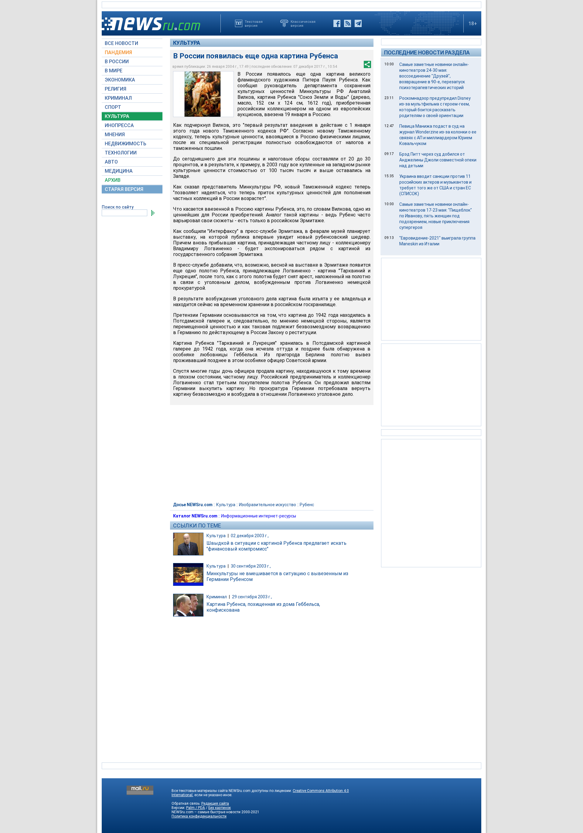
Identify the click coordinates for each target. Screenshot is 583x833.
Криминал (216, 596)
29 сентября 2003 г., (252, 596)
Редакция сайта (215, 803)
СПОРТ (113, 107)
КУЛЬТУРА (117, 116)
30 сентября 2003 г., (251, 566)
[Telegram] (358, 23)
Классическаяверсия (303, 23)
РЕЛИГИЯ (115, 89)
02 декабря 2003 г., (250, 535)
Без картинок (219, 808)
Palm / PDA (195, 808)
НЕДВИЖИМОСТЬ (125, 144)
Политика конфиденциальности (199, 816)
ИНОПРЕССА (119, 125)
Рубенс (307, 504)
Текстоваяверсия (254, 23)
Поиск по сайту (118, 207)
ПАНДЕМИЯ (118, 52)
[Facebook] (336, 23)
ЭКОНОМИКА (120, 80)
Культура (186, 43)
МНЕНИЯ (115, 134)
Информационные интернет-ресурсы (258, 515)
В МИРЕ (113, 71)
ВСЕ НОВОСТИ (121, 43)
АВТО (111, 162)
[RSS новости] (347, 23)
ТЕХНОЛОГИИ (121, 153)
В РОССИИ (117, 61)
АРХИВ (113, 180)
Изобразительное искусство (267, 504)
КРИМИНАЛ (118, 98)
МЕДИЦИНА (119, 171)
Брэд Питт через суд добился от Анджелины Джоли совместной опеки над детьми (437, 160)
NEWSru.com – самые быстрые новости (206, 812)
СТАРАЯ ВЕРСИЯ (124, 189)
